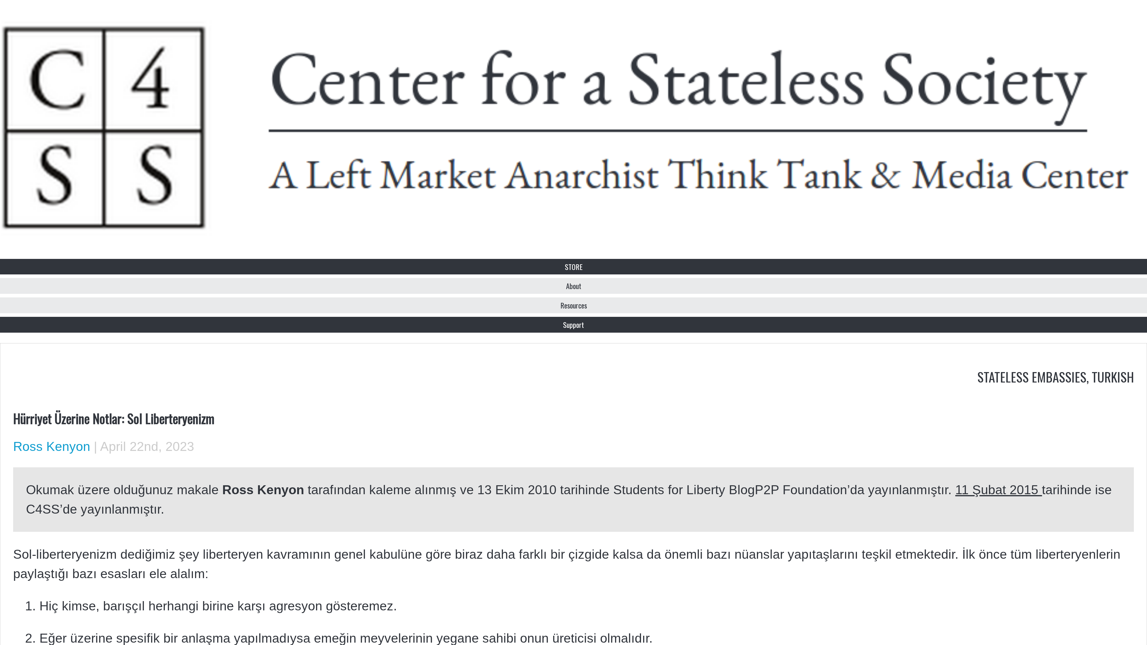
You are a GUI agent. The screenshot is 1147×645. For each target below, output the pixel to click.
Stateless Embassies (1031, 376)
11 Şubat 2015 (998, 490)
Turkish (1113, 376)
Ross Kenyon (51, 446)
